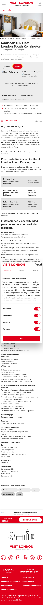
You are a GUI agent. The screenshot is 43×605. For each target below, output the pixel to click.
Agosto (35, 490)
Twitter (32, 557)
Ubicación (7, 66)
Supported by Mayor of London (29, 571)
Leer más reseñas (26, 95)
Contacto (4, 577)
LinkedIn (25, 557)
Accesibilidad (6, 586)
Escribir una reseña (9, 95)
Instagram (18, 557)
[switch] (37, 315)
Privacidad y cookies (9, 590)
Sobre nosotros (28, 577)
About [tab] (35, 271)
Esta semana (24, 490)
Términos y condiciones (31, 586)
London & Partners (9, 571)
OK (21, 339)
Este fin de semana (9, 490)
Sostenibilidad (28, 582)
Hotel (9, 10)
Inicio (3, 10)
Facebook (39, 557)
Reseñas (17, 66)
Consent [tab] (7, 271)
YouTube (10, 557)
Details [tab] (21, 271)
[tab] (7, 66)
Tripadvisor (10, 100)
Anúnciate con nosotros (10, 582)
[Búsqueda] (39, 3)
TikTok (3, 557)
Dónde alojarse (8, 494)
